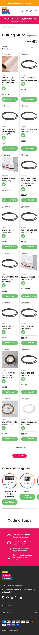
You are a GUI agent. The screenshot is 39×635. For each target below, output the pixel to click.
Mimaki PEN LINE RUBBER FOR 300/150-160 (8, 375)
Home (3, 27)
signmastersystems (12, 630)
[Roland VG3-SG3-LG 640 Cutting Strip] (10, 409)
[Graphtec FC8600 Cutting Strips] (10, 165)
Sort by (4, 46)
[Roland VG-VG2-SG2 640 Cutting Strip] (29, 116)
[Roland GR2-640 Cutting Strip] (29, 359)
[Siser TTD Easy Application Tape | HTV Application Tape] (10, 64)
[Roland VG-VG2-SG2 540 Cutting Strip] (29, 217)
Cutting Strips (11, 27)
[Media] (27, 481)
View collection (9, 502)
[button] (31, 11)
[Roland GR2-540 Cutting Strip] (29, 313)
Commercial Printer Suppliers (10, 494)
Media (27, 491)
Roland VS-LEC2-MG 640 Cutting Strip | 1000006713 (10, 279)
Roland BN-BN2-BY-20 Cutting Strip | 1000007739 (9, 131)
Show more (19, 455)
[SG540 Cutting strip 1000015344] (29, 409)
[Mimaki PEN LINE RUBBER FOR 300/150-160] (10, 359)
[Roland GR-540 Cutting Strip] (10, 313)
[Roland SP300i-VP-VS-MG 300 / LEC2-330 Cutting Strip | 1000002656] (29, 165)
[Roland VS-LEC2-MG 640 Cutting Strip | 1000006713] (10, 263)
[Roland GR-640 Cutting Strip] (10, 217)
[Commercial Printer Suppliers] (9, 481)
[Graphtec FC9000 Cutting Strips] (29, 263)
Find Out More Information (19, 22)
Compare (28, 41)
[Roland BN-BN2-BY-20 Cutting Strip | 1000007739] (10, 116)
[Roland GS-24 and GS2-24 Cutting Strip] (29, 64)
